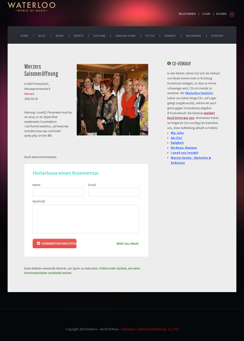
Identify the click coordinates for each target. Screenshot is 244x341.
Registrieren (187, 13)
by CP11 (173, 329)
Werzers (29, 94)
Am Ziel (176, 138)
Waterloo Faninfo (199, 93)
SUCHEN (221, 14)
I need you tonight (184, 153)
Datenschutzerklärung (152, 329)
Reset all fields (128, 243)
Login (206, 13)
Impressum (128, 329)
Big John (177, 133)
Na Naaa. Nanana (184, 148)
